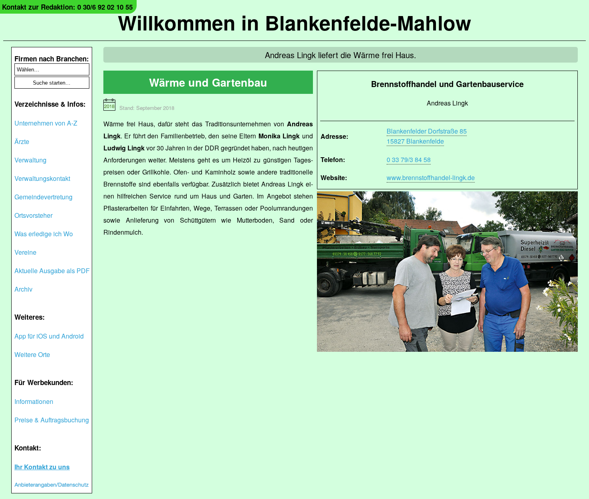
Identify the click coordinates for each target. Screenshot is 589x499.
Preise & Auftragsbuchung (51, 419)
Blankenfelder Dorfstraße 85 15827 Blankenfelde (427, 136)
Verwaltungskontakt (42, 178)
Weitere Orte (32, 354)
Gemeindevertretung (43, 196)
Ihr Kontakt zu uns (42, 466)
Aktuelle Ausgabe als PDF (52, 270)
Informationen (33, 401)
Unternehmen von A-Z (45, 123)
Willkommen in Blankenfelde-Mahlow (294, 22)
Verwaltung (30, 159)
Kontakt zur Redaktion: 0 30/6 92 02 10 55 (67, 7)
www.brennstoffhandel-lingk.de (431, 177)
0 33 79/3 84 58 (409, 159)
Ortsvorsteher (33, 215)
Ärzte (21, 141)
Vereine (25, 252)
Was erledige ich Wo (43, 233)
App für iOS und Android (49, 336)
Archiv (23, 289)
